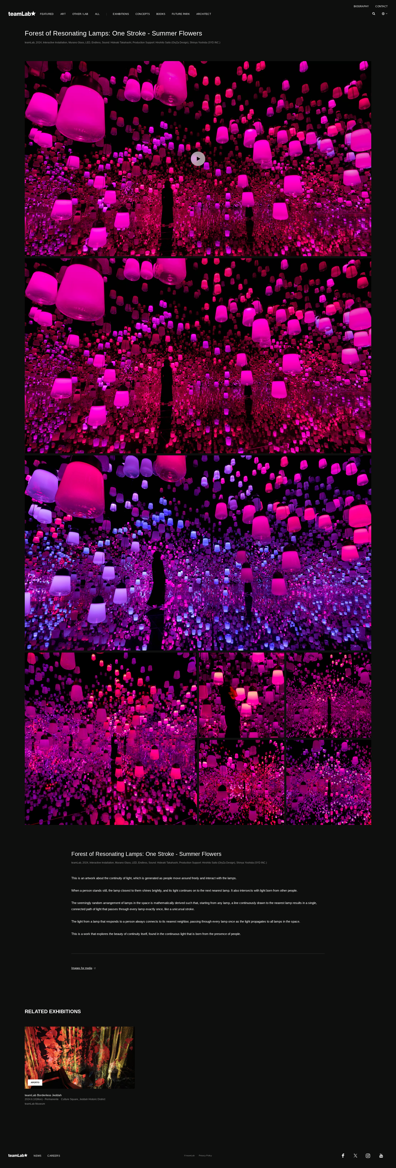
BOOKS (160, 14)
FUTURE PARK (181, 14)
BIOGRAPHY (361, 6)
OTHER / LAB (80, 14)
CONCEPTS (143, 14)
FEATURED (47, 14)
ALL (97, 14)
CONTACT (381, 6)
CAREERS (53, 1155)
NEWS (37, 1155)
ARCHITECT (203, 14)
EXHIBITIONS (121, 14)
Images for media (81, 968)
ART (63, 14)
